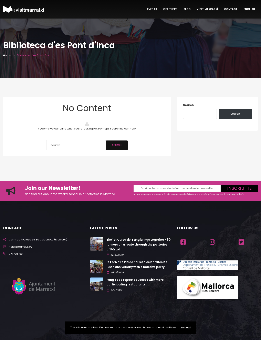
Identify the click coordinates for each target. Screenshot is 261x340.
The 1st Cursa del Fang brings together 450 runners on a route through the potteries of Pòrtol (138, 244)
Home (7, 55)
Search (117, 145)
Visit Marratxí (207, 9)
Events (152, 9)
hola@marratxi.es (20, 247)
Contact (230, 9)
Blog (187, 9)
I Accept (185, 327)
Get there (170, 9)
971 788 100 (16, 254)
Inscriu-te (239, 188)
